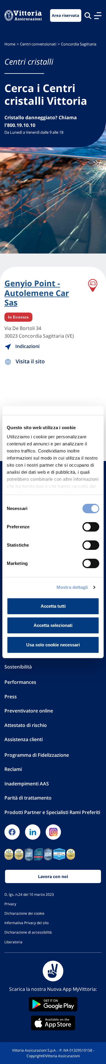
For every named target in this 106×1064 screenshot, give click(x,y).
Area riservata (65, 15)
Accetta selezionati (53, 625)
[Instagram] (53, 832)
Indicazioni (26, 346)
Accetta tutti (53, 606)
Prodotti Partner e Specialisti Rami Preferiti (52, 812)
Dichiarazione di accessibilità (28, 932)
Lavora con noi (53, 876)
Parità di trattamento (28, 798)
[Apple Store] (53, 1023)
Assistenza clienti (23, 739)
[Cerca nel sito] (88, 15)
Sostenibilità (18, 666)
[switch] (90, 527)
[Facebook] (12, 832)
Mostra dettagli (72, 587)
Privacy (10, 903)
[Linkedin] (32, 832)
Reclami (13, 769)
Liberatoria (13, 941)
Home (9, 44)
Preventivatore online (28, 710)
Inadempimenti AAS (26, 783)
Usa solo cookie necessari (53, 644)
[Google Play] (53, 1004)
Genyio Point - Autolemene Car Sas (36, 293)
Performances (20, 682)
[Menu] (98, 15)
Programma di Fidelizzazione (36, 755)
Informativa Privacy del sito (26, 922)
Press (10, 696)
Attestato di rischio (25, 725)
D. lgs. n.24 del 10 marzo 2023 (29, 894)
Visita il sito (30, 361)
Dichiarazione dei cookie (24, 913)
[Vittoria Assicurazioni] (23, 15)
